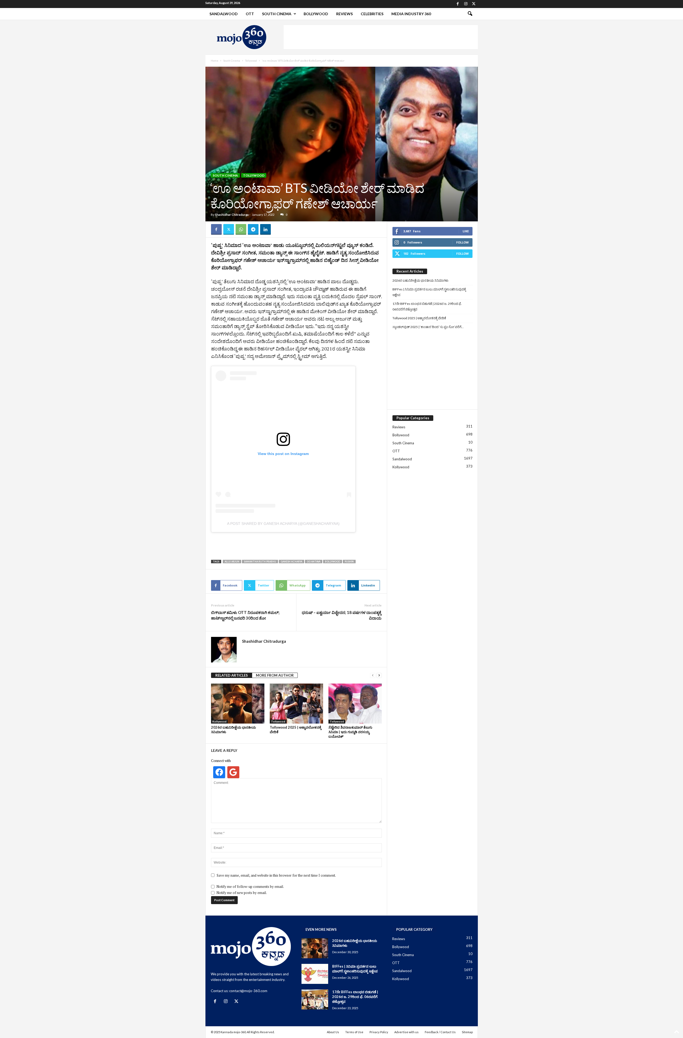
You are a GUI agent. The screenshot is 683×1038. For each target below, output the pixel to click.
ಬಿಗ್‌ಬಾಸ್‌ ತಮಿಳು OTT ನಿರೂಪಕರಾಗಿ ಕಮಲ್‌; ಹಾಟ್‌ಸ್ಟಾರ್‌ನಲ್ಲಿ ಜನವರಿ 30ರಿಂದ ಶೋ (245, 615)
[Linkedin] (265, 229)
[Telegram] (253, 229)
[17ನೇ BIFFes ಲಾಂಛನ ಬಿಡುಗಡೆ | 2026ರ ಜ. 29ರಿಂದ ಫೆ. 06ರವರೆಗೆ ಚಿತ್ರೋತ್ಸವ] (314, 999)
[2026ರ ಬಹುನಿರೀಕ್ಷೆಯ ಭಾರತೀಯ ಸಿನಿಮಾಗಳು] (237, 704)
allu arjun (232, 561)
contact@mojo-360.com (248, 991)
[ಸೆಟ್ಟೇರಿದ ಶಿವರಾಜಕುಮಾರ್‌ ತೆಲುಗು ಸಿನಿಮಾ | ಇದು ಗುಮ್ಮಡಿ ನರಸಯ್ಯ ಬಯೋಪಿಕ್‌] (355, 704)
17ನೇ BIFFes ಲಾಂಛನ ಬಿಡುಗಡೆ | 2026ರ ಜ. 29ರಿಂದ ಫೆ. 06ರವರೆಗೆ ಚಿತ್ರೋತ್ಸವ (427, 306)
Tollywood (251, 60)
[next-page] (379, 675)
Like (466, 231)
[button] (470, 14)
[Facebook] (458, 4)
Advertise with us (406, 1032)
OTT (250, 13)
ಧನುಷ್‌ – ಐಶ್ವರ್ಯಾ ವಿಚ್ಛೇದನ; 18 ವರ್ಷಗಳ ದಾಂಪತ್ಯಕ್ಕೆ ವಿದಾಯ (342, 615)
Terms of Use (354, 1032)
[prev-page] (372, 675)
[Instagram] (466, 4)
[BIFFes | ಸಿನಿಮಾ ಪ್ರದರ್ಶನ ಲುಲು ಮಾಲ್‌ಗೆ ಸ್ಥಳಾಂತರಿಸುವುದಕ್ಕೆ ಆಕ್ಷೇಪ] (314, 974)
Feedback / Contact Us (440, 1032)
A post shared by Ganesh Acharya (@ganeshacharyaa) (283, 523)
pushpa (349, 561)
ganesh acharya (291, 561)
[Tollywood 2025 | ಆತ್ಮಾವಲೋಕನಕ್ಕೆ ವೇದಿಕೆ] (296, 704)
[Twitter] (474, 4)
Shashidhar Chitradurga (232, 214)
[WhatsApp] (241, 229)
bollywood (332, 561)
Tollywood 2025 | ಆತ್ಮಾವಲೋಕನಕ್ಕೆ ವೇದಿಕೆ (419, 318)
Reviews (344, 13)
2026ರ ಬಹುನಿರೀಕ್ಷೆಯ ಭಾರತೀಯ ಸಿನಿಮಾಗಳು (420, 280)
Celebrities (372, 13)
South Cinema (276, 13)
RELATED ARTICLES (231, 675)
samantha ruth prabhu (260, 561)
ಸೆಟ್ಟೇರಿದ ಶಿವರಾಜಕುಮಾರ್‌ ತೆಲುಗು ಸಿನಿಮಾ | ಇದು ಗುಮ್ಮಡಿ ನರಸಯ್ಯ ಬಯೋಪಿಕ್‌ (350, 731)
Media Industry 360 (411, 13)
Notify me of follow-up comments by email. (250, 886)
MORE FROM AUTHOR (275, 675)
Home (214, 60)
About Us (333, 1032)
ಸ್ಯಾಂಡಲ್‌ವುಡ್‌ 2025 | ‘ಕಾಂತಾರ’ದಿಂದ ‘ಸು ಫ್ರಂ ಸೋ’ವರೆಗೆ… (428, 327)
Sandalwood (223, 13)
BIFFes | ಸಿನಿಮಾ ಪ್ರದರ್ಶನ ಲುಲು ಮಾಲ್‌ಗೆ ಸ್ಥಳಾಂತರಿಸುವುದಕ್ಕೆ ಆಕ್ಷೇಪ (429, 292)
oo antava (313, 561)
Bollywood (316, 13)
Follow (462, 242)
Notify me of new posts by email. (241, 892)
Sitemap (467, 1032)
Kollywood (219, 721)
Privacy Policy (379, 1032)
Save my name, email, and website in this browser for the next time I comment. (276, 875)
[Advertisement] (381, 37)
